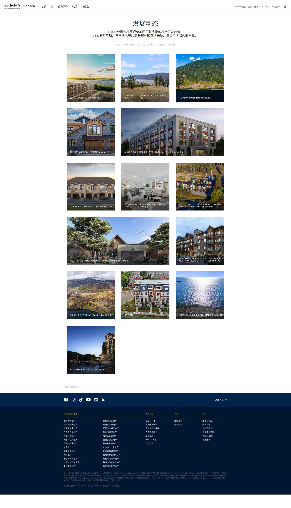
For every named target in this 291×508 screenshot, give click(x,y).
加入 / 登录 (253, 7)
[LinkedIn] (95, 399)
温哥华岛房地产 (70, 443)
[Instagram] (73, 399)
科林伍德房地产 (110, 432)
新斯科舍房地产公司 (112, 455)
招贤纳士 (178, 424)
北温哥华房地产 (70, 428)
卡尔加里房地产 (70, 458)
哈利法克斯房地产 (111, 458)
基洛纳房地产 (69, 451)
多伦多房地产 (69, 466)
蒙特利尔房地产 (110, 443)
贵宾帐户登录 (151, 424)
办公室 (85, 6)
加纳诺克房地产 (110, 436)
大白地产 (68, 455)
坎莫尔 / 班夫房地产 (72, 462)
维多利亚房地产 (70, 440)
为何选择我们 (151, 432)
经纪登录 (178, 421)
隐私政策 (105, 486)
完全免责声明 (208, 432)
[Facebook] (66, 399)
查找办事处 (207, 421)
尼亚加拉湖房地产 (111, 428)
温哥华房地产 (69, 421)
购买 (44, 6)
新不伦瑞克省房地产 (112, 462)
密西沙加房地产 (110, 440)
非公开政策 (207, 428)
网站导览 (149, 443)
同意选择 (206, 440)
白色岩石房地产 (70, 432)
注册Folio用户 (151, 421)
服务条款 (115, 486)
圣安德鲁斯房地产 (111, 466)
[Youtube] (88, 399)
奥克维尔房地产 (110, 421)
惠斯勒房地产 (69, 436)
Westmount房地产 (111, 447)
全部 (118, 44)
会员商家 (206, 424)
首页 (66, 387)
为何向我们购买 (152, 428)
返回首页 (219, 399)
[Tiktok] (81, 399)
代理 (74, 6)
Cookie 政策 (207, 436)
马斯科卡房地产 (110, 424)
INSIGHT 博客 (240, 7)
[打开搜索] (283, 6)
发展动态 (149, 436)
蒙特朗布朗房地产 (111, 451)
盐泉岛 (67, 447)
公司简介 (63, 6)
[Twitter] (103, 399)
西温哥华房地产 (70, 424)
